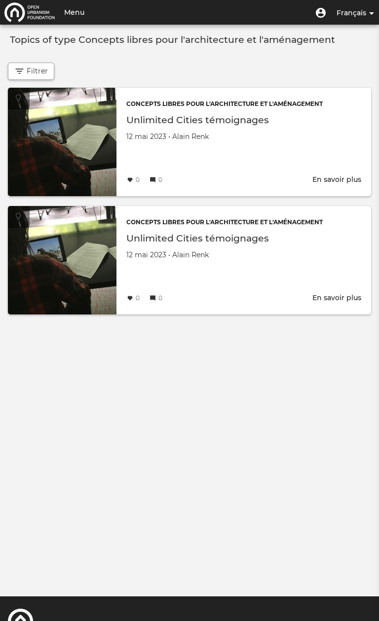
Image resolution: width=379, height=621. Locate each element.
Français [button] (352, 12)
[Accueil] (29, 12)
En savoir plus (336, 179)
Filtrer (36, 71)
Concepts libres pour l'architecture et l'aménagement (224, 103)
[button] (321, 12)
